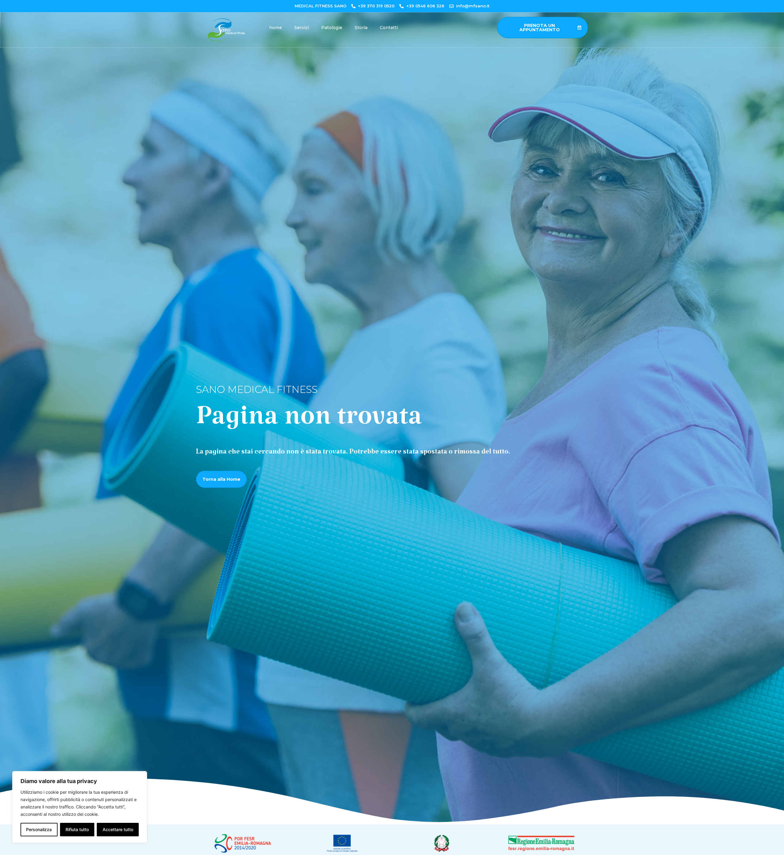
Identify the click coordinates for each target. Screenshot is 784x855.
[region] (79, 807)
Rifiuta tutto (77, 829)
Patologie (331, 27)
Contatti (389, 27)
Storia (361, 27)
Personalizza (39, 829)
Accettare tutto (118, 829)
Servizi (301, 27)
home (275, 27)
